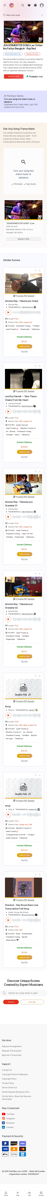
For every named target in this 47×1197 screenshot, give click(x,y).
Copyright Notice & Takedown (15, 1074)
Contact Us (7, 1070)
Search (11, 1002)
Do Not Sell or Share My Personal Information (16, 1097)
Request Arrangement (11, 1046)
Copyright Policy (9, 1078)
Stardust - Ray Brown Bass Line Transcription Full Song (21, 907)
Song (8, 706)
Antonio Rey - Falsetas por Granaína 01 (19, 503)
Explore (32, 1002)
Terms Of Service (9, 1087)
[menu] (4, 5)
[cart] (35, 5)
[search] (23, 5)
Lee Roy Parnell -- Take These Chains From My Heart (21, 398)
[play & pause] (8, 312)
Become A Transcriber (12, 1055)
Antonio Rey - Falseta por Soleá (21, 301)
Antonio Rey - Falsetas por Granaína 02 (19, 606)
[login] (42, 5)
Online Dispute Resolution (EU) (15, 1092)
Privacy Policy (8, 1083)
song (7, 805)
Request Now (13, 76)
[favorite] (29, 5)
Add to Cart (24, 346)
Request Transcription (11, 1050)
